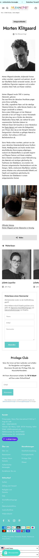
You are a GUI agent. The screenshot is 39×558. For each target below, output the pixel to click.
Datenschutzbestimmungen (12, 310)
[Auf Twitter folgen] (8, 520)
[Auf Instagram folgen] (14, 520)
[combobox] (19, 548)
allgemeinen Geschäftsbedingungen (21, 308)
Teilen (21, 237)
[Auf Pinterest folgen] (19, 520)
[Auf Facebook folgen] (3, 520)
